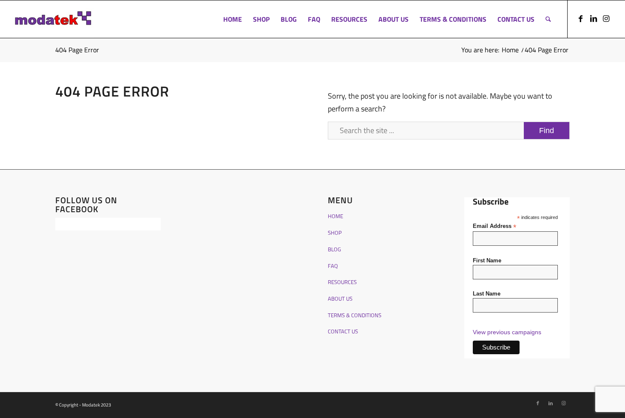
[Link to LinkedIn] (593, 18)
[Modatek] (53, 19)
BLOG (334, 249)
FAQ (333, 266)
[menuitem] (232, 19)
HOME (335, 216)
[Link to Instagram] (606, 18)
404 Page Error (77, 50)
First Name (487, 260)
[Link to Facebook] (580, 18)
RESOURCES (342, 282)
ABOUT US (340, 298)
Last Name (486, 293)
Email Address (494, 226)
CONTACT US (343, 331)
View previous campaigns (507, 332)
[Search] (548, 19)
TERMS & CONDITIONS (354, 315)
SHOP (335, 232)
